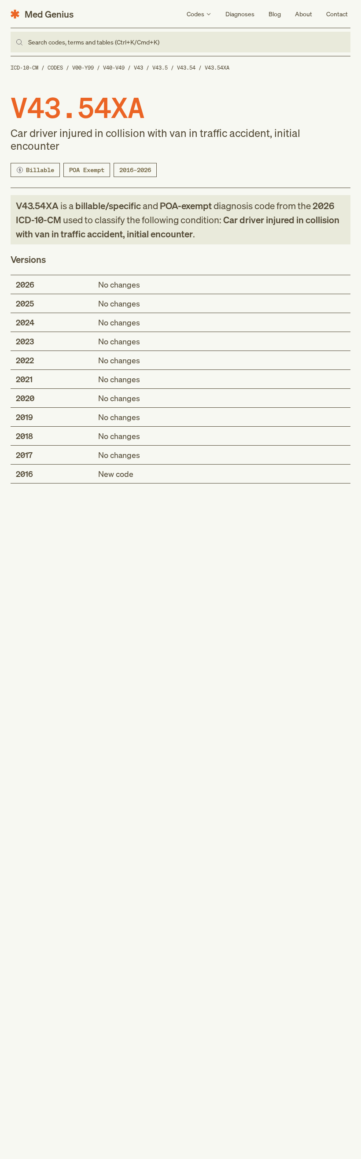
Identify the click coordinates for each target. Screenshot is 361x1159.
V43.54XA (217, 67)
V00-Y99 (83, 67)
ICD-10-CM (24, 67)
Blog (275, 14)
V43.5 (160, 67)
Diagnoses (239, 14)
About (303, 14)
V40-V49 (114, 67)
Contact (337, 14)
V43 (138, 67)
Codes (55, 67)
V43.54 (186, 67)
